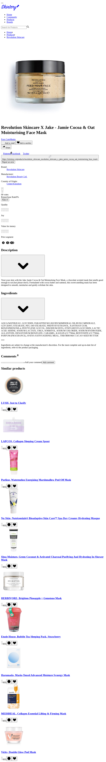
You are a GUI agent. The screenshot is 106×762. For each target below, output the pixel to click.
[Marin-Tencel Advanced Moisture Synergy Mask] (13, 670)
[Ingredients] (23, 309)
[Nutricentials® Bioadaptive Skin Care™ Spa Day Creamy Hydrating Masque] (13, 513)
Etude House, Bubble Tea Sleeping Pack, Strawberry (31, 636)
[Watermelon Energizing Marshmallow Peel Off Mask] (13, 474)
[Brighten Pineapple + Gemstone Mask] (13, 593)
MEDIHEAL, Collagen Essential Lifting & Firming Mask (33, 713)
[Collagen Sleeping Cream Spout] (13, 436)
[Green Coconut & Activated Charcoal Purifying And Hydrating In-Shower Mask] (13, 551)
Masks (13, 139)
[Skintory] (10, 10)
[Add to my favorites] (14, 409)
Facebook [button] (16, 153)
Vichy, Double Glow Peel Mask (18, 752)
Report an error (8, 162)
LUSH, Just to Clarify (13, 402)
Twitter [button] (26, 153)
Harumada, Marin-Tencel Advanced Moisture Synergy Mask (35, 675)
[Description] (23, 266)
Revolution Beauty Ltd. (17, 176)
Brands (10, 22)
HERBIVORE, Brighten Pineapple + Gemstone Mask (31, 598)
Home (9, 14)
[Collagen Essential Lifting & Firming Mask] (13, 708)
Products (10, 19)
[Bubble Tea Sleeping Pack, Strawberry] (13, 631)
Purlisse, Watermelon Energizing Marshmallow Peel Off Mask (36, 479)
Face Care (5, 139)
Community (12, 17)
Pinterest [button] (7, 153)
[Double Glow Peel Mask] (13, 747)
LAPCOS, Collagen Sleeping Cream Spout (25, 441)
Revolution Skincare (15, 37)
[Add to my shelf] (9, 409)
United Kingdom (14, 184)
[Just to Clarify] (13, 397)
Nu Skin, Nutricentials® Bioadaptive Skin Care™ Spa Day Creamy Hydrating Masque (50, 518)
